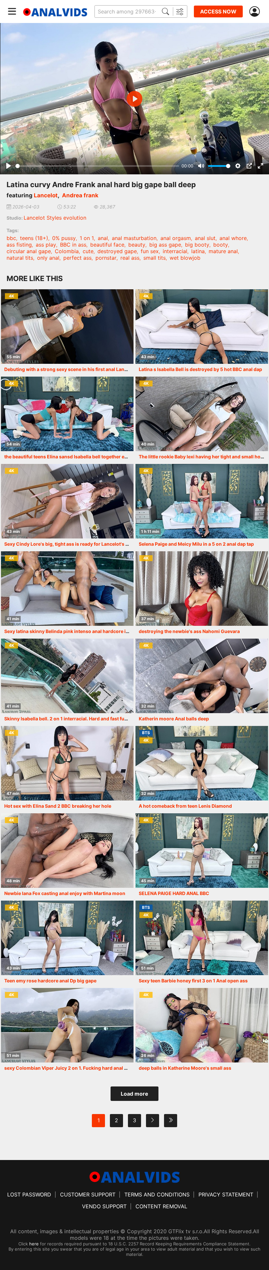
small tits (154, 257)
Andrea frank (80, 195)
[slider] (97, 166)
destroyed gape (117, 251)
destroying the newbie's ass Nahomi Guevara (189, 631)
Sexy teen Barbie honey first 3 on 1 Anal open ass (193, 980)
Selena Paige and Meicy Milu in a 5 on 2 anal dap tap (196, 544)
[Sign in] (255, 11)
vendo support (104, 1206)
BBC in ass (73, 244)
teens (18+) (34, 238)
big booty (197, 244)
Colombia (67, 251)
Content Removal (161, 1206)
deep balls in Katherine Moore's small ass (185, 1068)
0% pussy (64, 238)
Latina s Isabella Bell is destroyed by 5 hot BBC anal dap (200, 369)
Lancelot (46, 195)
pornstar (105, 257)
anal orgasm (175, 238)
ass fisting (19, 244)
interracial (175, 251)
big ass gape (165, 244)
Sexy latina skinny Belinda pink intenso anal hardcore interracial (75, 631)
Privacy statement (225, 1194)
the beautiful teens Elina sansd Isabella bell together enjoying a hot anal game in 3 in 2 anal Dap (110, 456)
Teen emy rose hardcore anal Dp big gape (50, 980)
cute (88, 251)
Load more (134, 1093)
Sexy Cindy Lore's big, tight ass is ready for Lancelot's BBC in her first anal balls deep (98, 544)
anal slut (205, 238)
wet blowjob (185, 257)
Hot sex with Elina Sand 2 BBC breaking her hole (57, 806)
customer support (87, 1194)
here (34, 1243)
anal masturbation (134, 238)
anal (103, 238)
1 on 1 (87, 238)
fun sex (150, 251)
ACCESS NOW (218, 11)
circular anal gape (29, 251)
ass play (46, 244)
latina (198, 251)
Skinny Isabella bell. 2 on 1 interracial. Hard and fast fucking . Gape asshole (87, 718)
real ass (129, 257)
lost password (29, 1194)
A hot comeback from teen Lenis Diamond (185, 806)
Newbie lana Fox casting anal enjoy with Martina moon (64, 893)
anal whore (233, 238)
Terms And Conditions (157, 1194)
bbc (11, 238)
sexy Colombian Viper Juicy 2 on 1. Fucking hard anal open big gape (80, 1068)
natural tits (20, 257)
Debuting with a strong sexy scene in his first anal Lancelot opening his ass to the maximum (106, 369)
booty (220, 244)
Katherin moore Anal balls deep (174, 718)
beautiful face (107, 244)
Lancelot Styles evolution (55, 217)
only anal (48, 257)
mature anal (223, 251)
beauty (136, 244)
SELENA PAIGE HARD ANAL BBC (174, 893)
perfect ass (77, 257)
